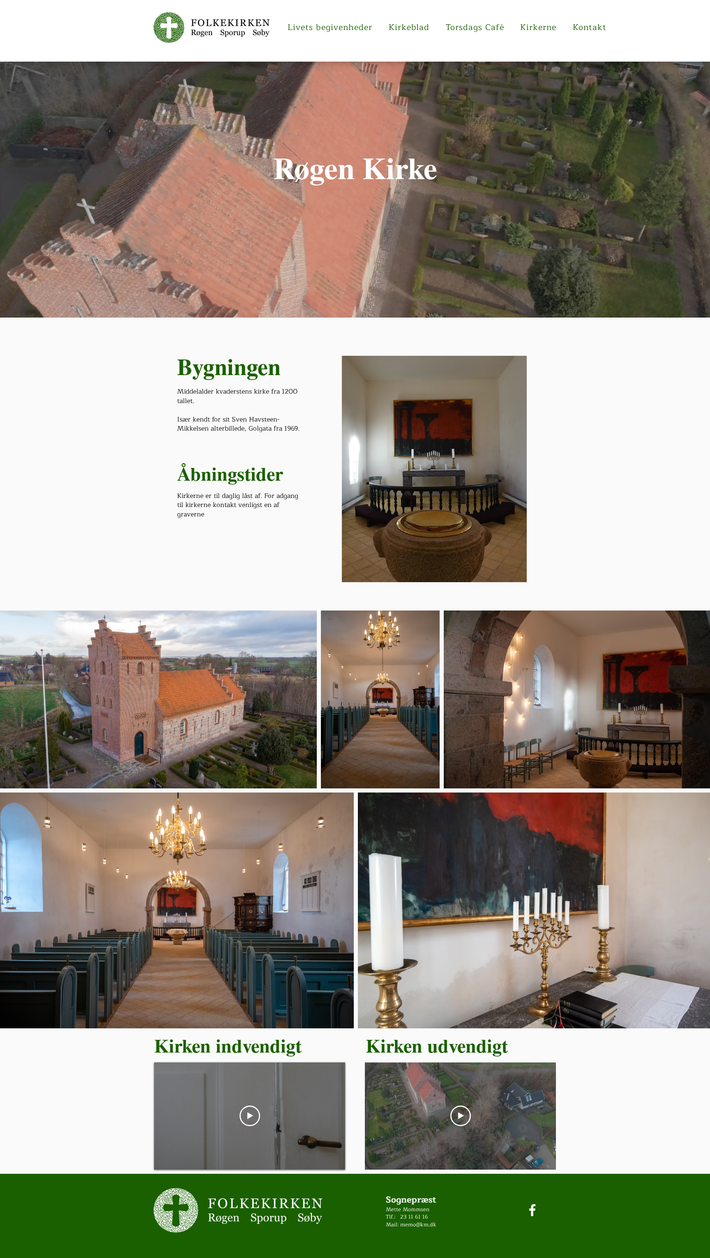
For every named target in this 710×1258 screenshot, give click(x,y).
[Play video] (250, 1116)
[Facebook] (532, 1210)
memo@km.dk (418, 1224)
